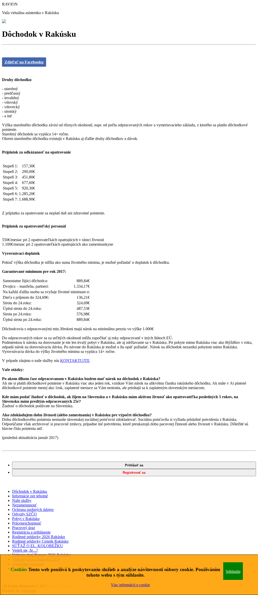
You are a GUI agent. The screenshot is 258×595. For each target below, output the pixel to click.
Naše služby (21, 500)
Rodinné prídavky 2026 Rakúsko (38, 537)
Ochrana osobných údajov (33, 509)
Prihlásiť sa (134, 465)
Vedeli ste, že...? (25, 550)
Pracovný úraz (23, 528)
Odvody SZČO (24, 514)
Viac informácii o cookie (130, 585)
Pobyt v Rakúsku (26, 518)
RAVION (10, 4)
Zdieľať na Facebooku (24, 62)
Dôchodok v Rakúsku (29, 491)
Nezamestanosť (24, 505)
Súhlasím (233, 571)
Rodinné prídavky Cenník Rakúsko (40, 541)
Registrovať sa (134, 472)
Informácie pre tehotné (30, 496)
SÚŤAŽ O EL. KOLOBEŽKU (37, 546)
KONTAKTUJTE (75, 360)
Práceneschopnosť (26, 523)
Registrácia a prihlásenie (31, 532)
